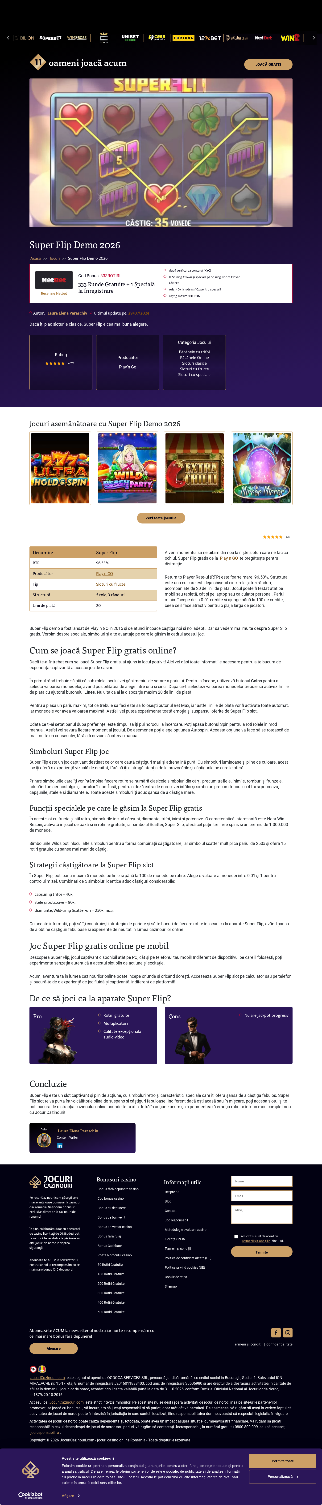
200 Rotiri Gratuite (111, 1283)
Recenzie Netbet (54, 293)
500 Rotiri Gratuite (111, 1312)
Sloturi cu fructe (194, 369)
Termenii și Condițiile (256, 1241)
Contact (171, 1211)
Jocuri (55, 258)
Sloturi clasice (194, 363)
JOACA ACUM (60, 468)
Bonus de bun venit (111, 1217)
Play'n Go (127, 366)
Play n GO (104, 573)
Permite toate (283, 1461)
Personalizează (280, 1476)
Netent (239, 490)
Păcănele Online (194, 357)
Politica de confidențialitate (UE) (188, 1258)
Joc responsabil (176, 1220)
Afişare (68, 1496)
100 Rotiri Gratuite (111, 1274)
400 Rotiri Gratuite (111, 1302)
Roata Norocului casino (115, 1255)
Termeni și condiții (178, 1248)
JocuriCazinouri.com (47, 1377)
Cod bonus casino (111, 1198)
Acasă (35, 258)
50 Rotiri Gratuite (110, 1265)
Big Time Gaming (173, 488)
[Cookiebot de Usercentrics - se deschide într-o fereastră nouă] (30, 1495)
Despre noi (172, 1192)
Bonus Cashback (110, 1246)
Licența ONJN (175, 1239)
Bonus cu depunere (112, 1208)
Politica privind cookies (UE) (185, 1267)
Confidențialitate (279, 1344)
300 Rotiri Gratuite (111, 1293)
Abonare (54, 1348)
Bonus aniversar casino (115, 1227)
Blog (168, 1201)
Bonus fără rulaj (109, 1236)
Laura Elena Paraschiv (67, 313)
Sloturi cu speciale (194, 374)
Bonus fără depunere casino (118, 1189)
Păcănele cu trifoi (194, 352)
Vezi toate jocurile (161, 518)
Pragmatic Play (39, 483)
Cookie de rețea (176, 1277)
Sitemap (171, 1286)
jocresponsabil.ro (44, 1432)
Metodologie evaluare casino (185, 1230)
